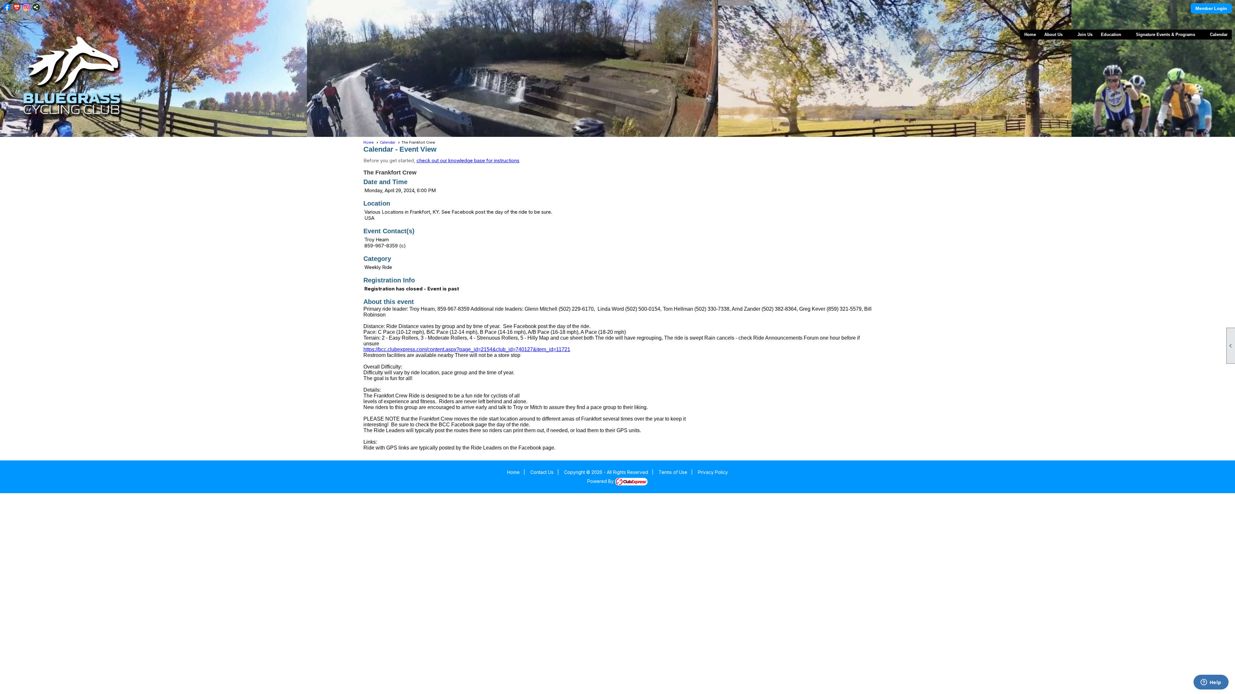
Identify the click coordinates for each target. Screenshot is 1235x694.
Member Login (1211, 8)
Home (1030, 34)
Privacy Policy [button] (713, 472)
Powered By (601, 481)
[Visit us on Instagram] (27, 7)
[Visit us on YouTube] (17, 7)
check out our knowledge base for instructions (467, 160)
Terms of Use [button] (673, 472)
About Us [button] (1053, 34)
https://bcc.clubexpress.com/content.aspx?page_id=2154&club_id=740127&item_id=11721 (466, 349)
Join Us (1085, 34)
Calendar (1219, 34)
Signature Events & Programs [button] (1165, 34)
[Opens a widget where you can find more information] (1211, 683)
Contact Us (541, 472)
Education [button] (1111, 34)
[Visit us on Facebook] (7, 7)
